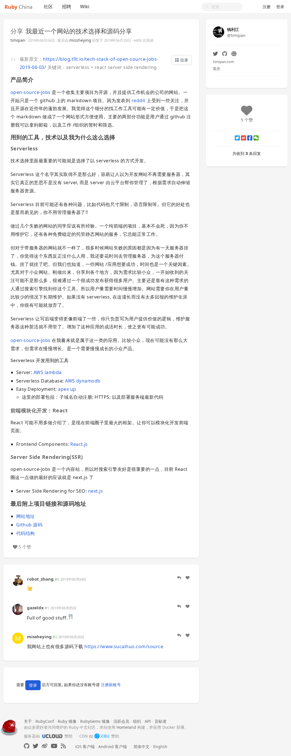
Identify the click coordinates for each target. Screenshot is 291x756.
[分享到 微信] (256, 137)
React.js (79, 444)
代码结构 (25, 533)
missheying (80, 40)
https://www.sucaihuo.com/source (123, 646)
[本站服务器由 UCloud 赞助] (52, 736)
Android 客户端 (112, 746)
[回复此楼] (179, 577)
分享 (17, 31)
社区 (48, 6)
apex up (67, 389)
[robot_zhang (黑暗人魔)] (18, 580)
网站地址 (25, 516)
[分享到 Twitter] (237, 137)
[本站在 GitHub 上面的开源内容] (26, 746)
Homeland (126, 727)
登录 (280, 6)
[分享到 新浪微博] (243, 137)
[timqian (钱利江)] (218, 31)
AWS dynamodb (83, 381)
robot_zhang (40, 579)
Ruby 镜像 (67, 721)
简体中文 (141, 746)
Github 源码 (29, 525)
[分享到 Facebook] (249, 137)
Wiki (84, 6)
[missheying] (18, 637)
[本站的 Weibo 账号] (44, 746)
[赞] (187, 577)
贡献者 (161, 721)
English (160, 746)
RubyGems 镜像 (95, 721)
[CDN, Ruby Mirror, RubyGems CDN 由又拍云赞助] (102, 736)
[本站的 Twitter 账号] (35, 746)
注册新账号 (111, 684)
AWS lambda (48, 372)
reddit (139, 100)
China (18, 6)
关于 (28, 721)
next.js (95, 491)
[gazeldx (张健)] (18, 609)
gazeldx (35, 607)
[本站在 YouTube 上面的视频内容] (54, 746)
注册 (267, 6)
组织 (137, 721)
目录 (183, 60)
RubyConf (45, 721)
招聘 (66, 6)
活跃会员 (121, 721)
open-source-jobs (31, 92)
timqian (18, 40)
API (148, 721)
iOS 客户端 (85, 746)
